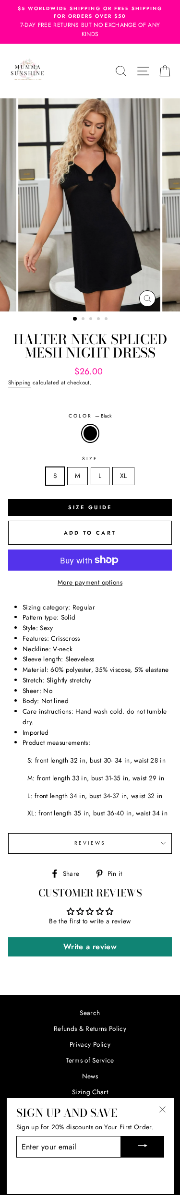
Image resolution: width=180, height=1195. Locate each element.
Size (90, 458)
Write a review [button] (90, 946)
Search (90, 1012)
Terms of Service (90, 1060)
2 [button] (84, 319)
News (90, 1076)
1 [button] (75, 319)
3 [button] (91, 319)
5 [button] (107, 319)
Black (90, 433)
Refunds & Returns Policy (90, 1028)
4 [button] (99, 319)
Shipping (19, 382)
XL (123, 475)
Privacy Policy (90, 1044)
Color (90, 415)
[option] (90, 204)
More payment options (90, 582)
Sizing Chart (90, 1092)
